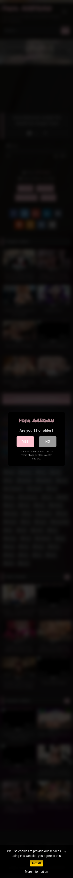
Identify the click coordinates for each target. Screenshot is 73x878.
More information (36, 871)
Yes (25, 441)
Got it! (36, 863)
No (47, 441)
